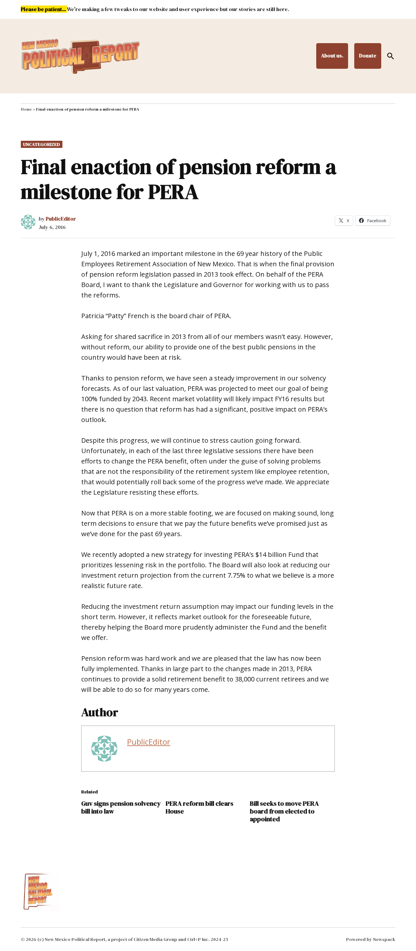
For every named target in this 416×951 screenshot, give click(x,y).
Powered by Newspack (370, 939)
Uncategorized (41, 144)
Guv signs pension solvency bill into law (121, 807)
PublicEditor (61, 218)
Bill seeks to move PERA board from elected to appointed (284, 811)
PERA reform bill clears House (199, 807)
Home (26, 109)
